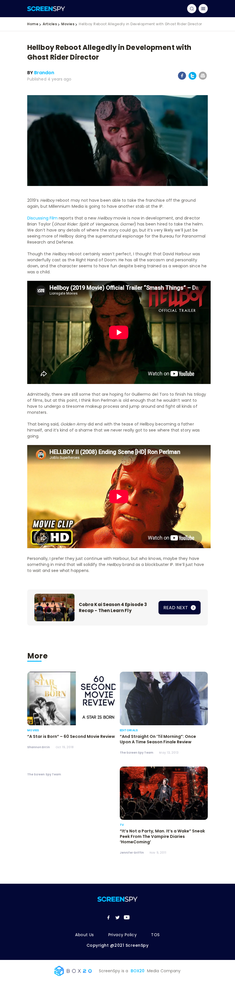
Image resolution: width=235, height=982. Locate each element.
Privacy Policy (122, 935)
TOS (155, 935)
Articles (50, 23)
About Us (84, 935)
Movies (68, 23)
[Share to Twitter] (192, 78)
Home (32, 23)
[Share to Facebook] (182, 78)
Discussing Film (42, 218)
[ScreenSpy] (46, 8)
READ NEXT (176, 607)
